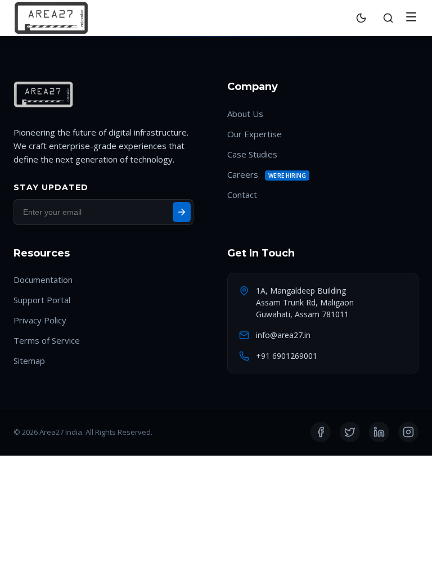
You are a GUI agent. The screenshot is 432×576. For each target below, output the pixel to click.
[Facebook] (320, 432)
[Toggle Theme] (361, 18)
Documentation (43, 279)
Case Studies (252, 154)
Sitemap (29, 360)
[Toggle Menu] (411, 17)
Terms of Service (47, 340)
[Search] (388, 18)
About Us (245, 113)
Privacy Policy (40, 320)
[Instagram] (408, 432)
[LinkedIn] (379, 432)
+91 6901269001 (286, 355)
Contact (242, 194)
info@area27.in (283, 335)
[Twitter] (350, 432)
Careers (242, 174)
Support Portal (42, 299)
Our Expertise (254, 134)
